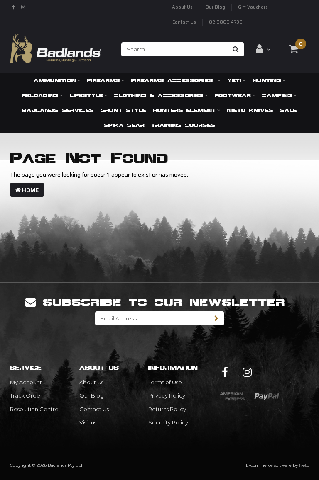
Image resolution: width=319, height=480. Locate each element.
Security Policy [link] (168, 422)
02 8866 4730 (226, 22)
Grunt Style (123, 110)
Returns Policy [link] (167, 409)
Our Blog (215, 7)
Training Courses (183, 125)
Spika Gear (124, 125)
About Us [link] (91, 382)
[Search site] (236, 49)
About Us (182, 7)
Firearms (103, 80)
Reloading (40, 95)
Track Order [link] (26, 395)
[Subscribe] (216, 318)
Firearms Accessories (173, 80)
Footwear (233, 95)
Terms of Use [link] (165, 382)
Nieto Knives (250, 110)
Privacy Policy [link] (166, 395)
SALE (288, 110)
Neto (304, 465)
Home (30, 189)
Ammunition (55, 80)
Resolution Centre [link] (34, 409)
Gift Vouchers (253, 7)
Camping (277, 95)
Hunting (267, 80)
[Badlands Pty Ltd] (55, 46)
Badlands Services (58, 110)
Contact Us (184, 22)
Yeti (234, 80)
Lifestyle (86, 95)
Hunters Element (184, 110)
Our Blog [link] (91, 395)
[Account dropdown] (263, 49)
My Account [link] (26, 382)
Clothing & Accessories (159, 95)
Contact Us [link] (94, 409)
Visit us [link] (87, 422)
